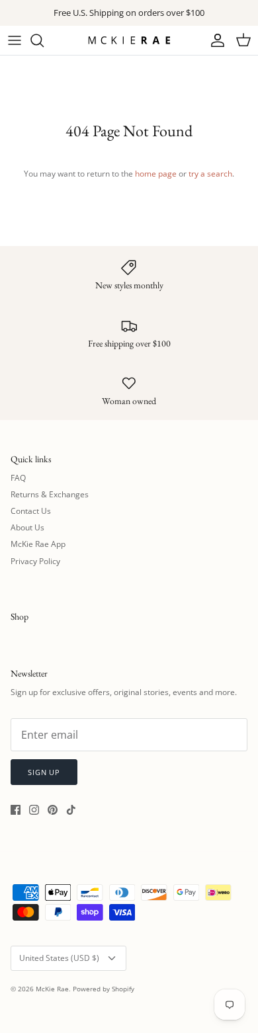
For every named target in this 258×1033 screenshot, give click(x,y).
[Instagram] (34, 810)
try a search (210, 173)
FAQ (18, 477)
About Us (27, 527)
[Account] (214, 40)
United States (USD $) (59, 958)
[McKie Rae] (129, 40)
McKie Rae (52, 988)
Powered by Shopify (103, 988)
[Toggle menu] (14, 40)
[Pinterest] (53, 810)
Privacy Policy (35, 561)
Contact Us (31, 510)
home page (156, 173)
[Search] (43, 40)
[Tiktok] (71, 810)
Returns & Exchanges (50, 494)
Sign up (44, 772)
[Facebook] (16, 810)
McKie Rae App (38, 544)
